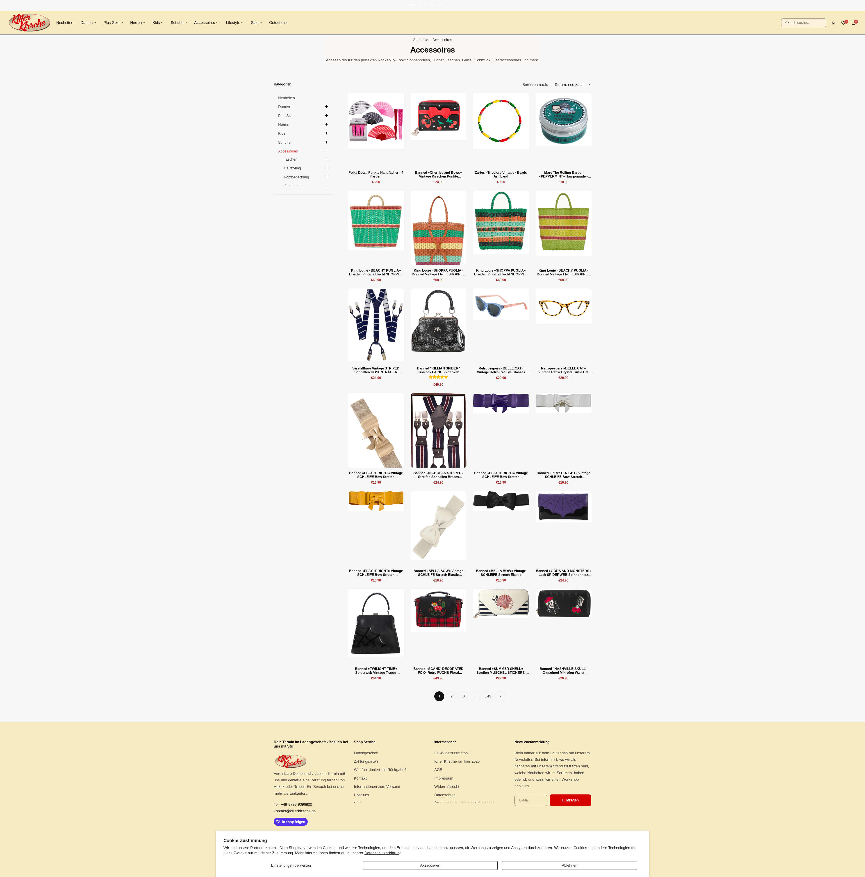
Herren (283, 125)
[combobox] (803, 22)
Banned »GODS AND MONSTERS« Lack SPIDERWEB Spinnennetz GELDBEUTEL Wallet (563, 573)
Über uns (361, 795)
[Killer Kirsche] (29, 22)
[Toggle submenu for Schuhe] (326, 142)
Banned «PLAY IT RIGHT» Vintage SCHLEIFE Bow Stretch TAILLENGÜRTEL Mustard (376, 573)
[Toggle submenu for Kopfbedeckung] (327, 177)
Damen (284, 107)
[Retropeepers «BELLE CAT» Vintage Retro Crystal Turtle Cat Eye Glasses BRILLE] (564, 325)
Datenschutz (444, 795)
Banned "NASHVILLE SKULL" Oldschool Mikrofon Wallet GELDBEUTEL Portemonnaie (563, 670)
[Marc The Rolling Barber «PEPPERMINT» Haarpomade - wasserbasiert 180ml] (564, 130)
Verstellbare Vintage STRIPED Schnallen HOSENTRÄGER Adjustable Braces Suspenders (376, 370)
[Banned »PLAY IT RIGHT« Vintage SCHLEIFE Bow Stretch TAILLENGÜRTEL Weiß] (564, 430)
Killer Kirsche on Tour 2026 (457, 761)
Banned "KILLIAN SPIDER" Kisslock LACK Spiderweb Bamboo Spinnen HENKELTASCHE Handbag (438, 370)
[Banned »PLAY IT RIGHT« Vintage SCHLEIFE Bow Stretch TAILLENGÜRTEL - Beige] (376, 430)
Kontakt (360, 778)
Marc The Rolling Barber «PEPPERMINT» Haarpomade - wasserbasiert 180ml (563, 174)
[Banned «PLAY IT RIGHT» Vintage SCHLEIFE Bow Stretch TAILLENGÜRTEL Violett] (501, 430)
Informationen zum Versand (377, 787)
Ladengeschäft (366, 753)
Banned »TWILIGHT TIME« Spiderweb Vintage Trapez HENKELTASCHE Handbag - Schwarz (376, 670)
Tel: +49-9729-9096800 (293, 804)
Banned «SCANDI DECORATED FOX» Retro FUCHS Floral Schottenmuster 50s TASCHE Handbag (438, 670)
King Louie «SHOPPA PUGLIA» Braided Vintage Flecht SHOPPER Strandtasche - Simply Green (501, 272)
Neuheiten (286, 98)
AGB (438, 770)
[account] (833, 23)
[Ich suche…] (787, 22)
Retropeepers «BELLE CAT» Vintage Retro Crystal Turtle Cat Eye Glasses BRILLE (563, 370)
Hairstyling (292, 168)
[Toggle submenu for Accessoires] (326, 151)
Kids (281, 133)
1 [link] (439, 696)
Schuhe (284, 142)
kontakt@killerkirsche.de (295, 811)
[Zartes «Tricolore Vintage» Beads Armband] (501, 130)
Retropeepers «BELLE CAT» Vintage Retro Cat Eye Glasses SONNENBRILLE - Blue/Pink (501, 370)
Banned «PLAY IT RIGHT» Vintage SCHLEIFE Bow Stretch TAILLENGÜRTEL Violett (501, 475)
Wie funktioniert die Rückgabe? (380, 770)
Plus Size (286, 116)
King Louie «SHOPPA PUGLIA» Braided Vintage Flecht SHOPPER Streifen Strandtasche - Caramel (438, 272)
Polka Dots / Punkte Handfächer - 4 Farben (375, 174)
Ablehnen (569, 865)
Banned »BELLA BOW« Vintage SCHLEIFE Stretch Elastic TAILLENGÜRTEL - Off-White (438, 573)
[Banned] (439, 325)
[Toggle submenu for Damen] (326, 106)
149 (488, 696)
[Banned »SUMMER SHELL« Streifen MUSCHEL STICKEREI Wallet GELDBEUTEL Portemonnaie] (501, 626)
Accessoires (288, 151)
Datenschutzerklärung (382, 853)
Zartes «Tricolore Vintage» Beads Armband (501, 174)
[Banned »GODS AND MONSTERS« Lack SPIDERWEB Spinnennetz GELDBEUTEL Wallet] (564, 528)
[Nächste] (500, 696)
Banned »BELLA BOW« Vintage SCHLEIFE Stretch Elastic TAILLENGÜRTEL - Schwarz (501, 573)
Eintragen (570, 800)
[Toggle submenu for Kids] (326, 133)
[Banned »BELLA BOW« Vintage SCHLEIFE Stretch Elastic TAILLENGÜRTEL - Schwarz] (501, 528)
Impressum (443, 778)
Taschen (290, 159)
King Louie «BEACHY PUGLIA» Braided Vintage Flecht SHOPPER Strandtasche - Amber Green (376, 272)
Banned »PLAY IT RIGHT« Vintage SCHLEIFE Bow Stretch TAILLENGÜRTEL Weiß (563, 475)
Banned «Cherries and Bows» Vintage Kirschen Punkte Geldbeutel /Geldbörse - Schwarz (438, 174)
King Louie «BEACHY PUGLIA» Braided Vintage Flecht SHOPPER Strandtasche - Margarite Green (563, 272)
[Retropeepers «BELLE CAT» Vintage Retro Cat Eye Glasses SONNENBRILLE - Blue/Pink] (501, 325)
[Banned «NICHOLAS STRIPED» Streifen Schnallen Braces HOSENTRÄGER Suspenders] (439, 430)
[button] (371, 5)
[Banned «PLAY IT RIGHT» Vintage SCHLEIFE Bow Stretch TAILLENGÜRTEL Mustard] (376, 528)
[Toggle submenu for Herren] (326, 124)
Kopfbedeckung (296, 177)
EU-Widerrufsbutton (451, 753)
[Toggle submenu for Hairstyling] (327, 168)
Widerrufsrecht (446, 787)
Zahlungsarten (366, 761)
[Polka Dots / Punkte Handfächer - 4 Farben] (376, 130)
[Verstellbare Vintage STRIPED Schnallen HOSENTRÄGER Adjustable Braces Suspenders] (376, 325)
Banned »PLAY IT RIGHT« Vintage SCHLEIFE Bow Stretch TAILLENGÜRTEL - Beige (376, 475)
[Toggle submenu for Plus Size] (326, 115)
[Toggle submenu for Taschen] (327, 159)
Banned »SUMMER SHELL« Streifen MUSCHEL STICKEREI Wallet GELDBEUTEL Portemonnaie (501, 670)
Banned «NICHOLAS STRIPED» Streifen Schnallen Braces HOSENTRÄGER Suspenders (438, 475)
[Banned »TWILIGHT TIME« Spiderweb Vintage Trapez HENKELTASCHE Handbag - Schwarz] (376, 626)
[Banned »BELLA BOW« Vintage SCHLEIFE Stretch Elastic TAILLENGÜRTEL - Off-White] (439, 528)
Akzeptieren (430, 865)
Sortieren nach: (535, 85)
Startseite (420, 40)
